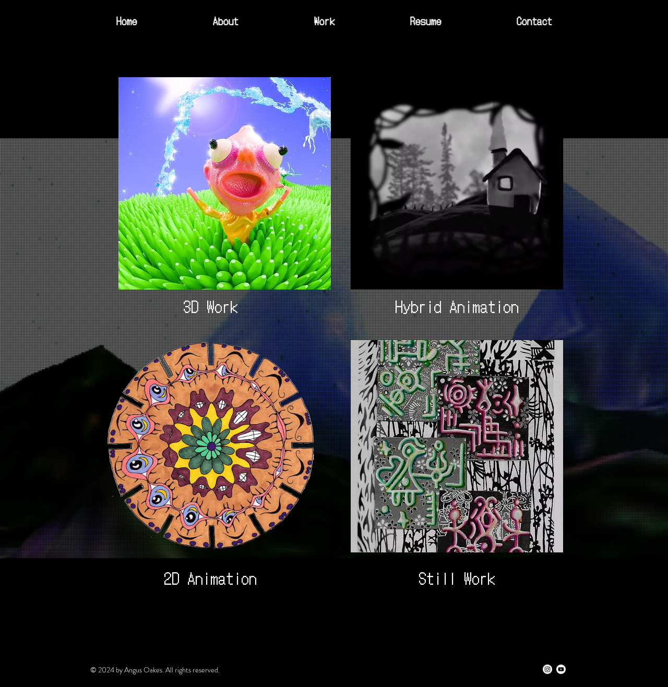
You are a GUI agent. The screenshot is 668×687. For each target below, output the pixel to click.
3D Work (210, 306)
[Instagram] (547, 669)
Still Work (457, 577)
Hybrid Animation (457, 306)
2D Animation (210, 577)
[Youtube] (561, 669)
